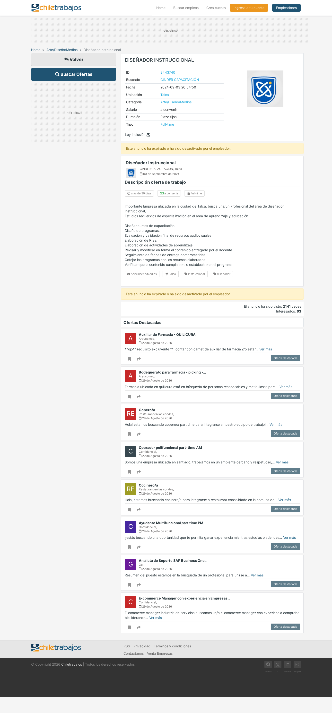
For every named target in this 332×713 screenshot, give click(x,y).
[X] (277, 664)
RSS (126, 646)
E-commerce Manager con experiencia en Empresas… (184, 598)
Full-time (167, 124)
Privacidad (141, 646)
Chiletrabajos (71, 664)
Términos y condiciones (172, 646)
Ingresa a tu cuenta (249, 8)
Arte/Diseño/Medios (62, 50)
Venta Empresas (160, 653)
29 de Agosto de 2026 (156, 343)
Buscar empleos (186, 8)
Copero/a (147, 410)
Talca (164, 95)
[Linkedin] (287, 664)
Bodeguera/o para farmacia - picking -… (172, 372)
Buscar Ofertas (76, 74)
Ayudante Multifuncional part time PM (171, 523)
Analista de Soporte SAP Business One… (173, 560)
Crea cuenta (216, 8)
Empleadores (286, 8)
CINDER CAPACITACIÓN (179, 80)
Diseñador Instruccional (151, 162)
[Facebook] (268, 664)
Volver (76, 59)
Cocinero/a (148, 485)
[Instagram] (297, 664)
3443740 (167, 72)
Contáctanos (133, 653)
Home (162, 7)
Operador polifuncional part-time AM (170, 447)
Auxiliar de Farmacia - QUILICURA (167, 334)
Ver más (265, 349)
